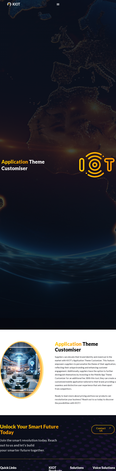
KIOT (16, 4)
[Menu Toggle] (58, 4)
